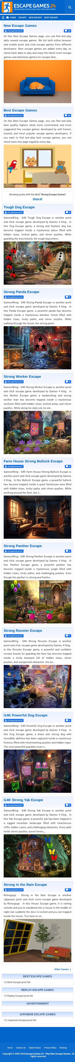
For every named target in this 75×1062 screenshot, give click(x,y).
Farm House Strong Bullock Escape (33, 461)
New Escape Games (20, 26)
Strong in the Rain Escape (25, 885)
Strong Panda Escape (21, 292)
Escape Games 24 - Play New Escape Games (48, 1053)
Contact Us (21, 1048)
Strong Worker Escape (22, 376)
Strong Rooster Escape (23, 630)
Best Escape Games (20, 110)
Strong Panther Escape (23, 546)
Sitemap (63, 1048)
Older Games (61, 969)
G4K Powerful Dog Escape (25, 715)
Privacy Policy (50, 1048)
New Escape (35, 17)
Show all (37, 199)
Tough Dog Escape (19, 207)
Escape (22, 17)
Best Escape (51, 17)
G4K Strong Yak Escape (23, 800)
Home (13, 17)
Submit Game (35, 1048)
